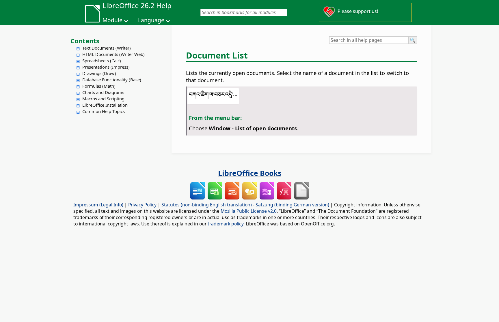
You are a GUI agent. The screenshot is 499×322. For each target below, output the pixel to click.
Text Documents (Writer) (106, 48)
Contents (84, 40)
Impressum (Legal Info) (98, 205)
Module (112, 20)
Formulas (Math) (99, 86)
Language (151, 20)
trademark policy (225, 224)
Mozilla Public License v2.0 (249, 211)
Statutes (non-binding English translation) (206, 205)
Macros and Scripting (103, 98)
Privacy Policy (142, 205)
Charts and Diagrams (103, 92)
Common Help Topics (103, 111)
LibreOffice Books (249, 173)
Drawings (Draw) (99, 73)
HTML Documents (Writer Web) (113, 54)
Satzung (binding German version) (292, 205)
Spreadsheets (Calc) (101, 60)
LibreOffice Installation (105, 105)
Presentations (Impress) (106, 67)
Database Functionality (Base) (111, 79)
